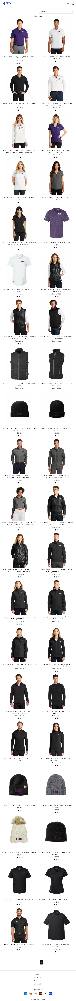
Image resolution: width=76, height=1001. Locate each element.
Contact (38, 974)
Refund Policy (38, 984)
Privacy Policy (38, 981)
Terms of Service (38, 977)
